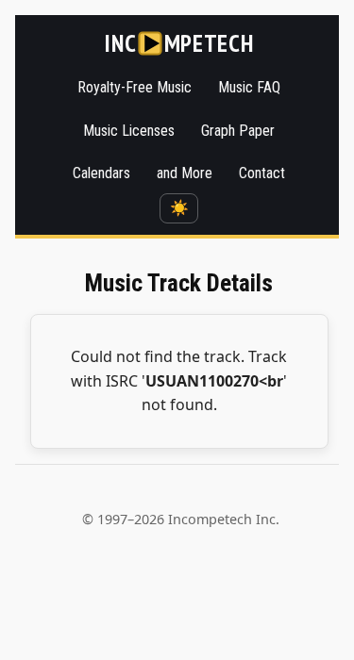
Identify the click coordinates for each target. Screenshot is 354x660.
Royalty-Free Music (134, 87)
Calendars (101, 173)
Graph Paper (238, 131)
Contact (262, 173)
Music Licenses (129, 131)
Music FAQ (249, 87)
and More (184, 173)
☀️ (179, 208)
